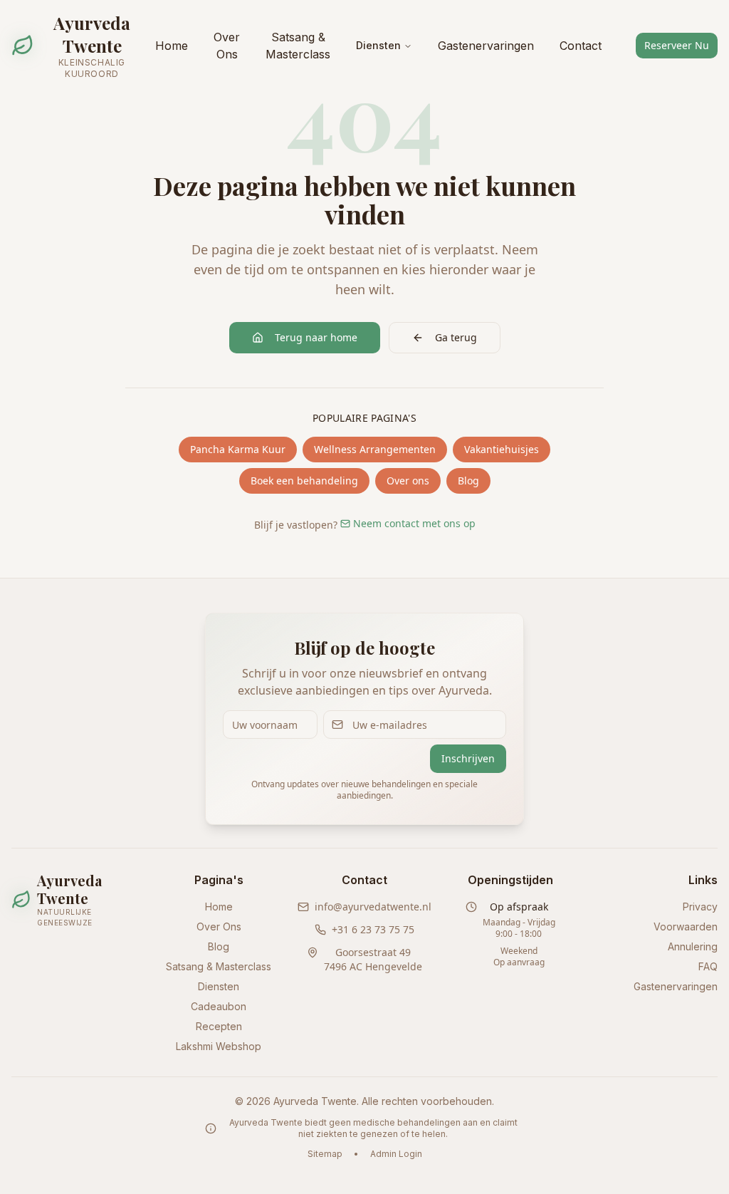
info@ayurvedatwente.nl (373, 906)
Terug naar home (316, 337)
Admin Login (396, 1153)
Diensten (378, 45)
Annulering (693, 946)
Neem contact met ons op (414, 523)
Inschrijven (468, 758)
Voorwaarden (686, 926)
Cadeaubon (218, 1006)
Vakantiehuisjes (501, 449)
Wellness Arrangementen (375, 449)
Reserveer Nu (676, 45)
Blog (468, 480)
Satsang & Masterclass (298, 45)
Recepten (219, 1026)
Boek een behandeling (304, 480)
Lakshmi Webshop (218, 1046)
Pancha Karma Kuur (237, 449)
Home (171, 45)
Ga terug (456, 337)
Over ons (408, 480)
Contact (581, 45)
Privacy (700, 906)
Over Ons (227, 45)
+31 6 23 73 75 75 (373, 929)
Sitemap (325, 1153)
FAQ (708, 966)
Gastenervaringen (486, 45)
